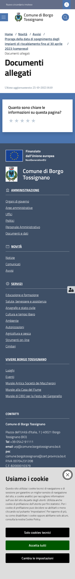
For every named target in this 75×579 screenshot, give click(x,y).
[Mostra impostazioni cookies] (71, 289)
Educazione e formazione (22, 295)
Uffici (9, 214)
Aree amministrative (19, 207)
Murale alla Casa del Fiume (23, 389)
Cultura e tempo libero (20, 314)
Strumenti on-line (17, 339)
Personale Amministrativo (23, 227)
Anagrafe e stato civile (20, 307)
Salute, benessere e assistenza (26, 301)
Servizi (17, 284)
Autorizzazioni (15, 327)
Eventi (10, 376)
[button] (65, 17)
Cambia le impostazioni (37, 558)
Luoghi (10, 370)
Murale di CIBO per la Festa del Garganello (34, 396)
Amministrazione (25, 190)
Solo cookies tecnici (37, 532)
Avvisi (37, 34)
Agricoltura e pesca (18, 333)
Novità (22, 34)
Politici (10, 220)
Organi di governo (17, 201)
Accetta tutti (37, 545)
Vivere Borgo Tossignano (26, 359)
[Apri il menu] (3, 17)
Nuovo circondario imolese (19, 4)
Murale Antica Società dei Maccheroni (31, 383)
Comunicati (13, 264)
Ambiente (12, 320)
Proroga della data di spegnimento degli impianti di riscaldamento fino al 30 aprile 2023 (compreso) (33, 43)
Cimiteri (11, 346)
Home (9, 34)
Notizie (10, 257)
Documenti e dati (17, 233)
